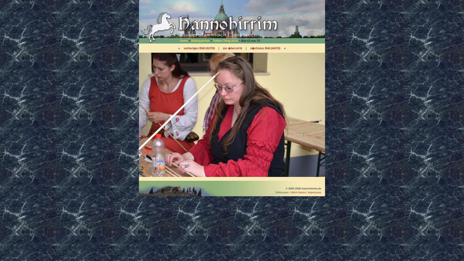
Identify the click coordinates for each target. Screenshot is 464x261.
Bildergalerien (200, 41)
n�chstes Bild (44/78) (265, 48)
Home (184, 41)
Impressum (314, 192)
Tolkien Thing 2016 (225, 41)
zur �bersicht (232, 48)
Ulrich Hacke (298, 192)
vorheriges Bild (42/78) (199, 48)
